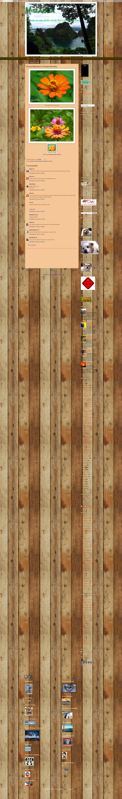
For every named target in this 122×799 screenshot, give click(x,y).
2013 (84, 381)
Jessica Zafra (84, 597)
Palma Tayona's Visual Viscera (88, 581)
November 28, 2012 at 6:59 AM (36, 241)
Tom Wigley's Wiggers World (88, 560)
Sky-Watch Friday (85, 552)
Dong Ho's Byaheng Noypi (87, 558)
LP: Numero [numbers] (90, 310)
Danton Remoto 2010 (86, 520)
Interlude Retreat (85, 617)
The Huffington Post (86, 528)
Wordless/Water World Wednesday (89, 437)
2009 (84, 484)
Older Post (74, 270)
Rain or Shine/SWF (88, 430)
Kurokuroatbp (84, 570)
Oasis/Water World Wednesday (88, 407)
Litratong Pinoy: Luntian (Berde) (91, 323)
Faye (30, 222)
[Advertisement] (51, 258)
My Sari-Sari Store (85, 578)
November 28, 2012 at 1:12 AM (36, 234)
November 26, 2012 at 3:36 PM (36, 211)
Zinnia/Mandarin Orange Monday (41, 66)
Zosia (30, 169)
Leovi (30, 176)
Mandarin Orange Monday (36, 161)
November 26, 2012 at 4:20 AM (36, 190)
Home (28, 58)
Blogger (75, 789)
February (86, 474)
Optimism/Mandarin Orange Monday (89, 411)
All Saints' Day (87, 453)
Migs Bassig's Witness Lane (88, 586)
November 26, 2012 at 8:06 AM (36, 199)
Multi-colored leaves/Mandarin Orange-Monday (88, 427)
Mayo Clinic (84, 638)
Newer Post (29, 270)
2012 (84, 383)
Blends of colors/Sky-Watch (89, 417)
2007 (84, 488)
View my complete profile (87, 94)
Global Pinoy (84, 612)
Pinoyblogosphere (85, 643)
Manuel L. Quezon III (86, 599)
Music (82, 507)
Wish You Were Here (86, 583)
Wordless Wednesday (86, 550)
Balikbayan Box (84, 625)
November (86, 387)
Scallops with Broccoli (87, 433)
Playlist (86, 507)
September (86, 458)
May (85, 467)
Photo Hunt (83, 515)
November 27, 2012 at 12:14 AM (37, 219)
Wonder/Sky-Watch (88, 402)
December (86, 385)
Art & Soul (83, 533)
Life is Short (84, 575)
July (85, 463)
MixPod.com (92, 507)
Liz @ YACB (32, 209)
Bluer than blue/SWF (87, 446)
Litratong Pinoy (84, 555)
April (85, 469)
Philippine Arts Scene (86, 615)
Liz (30, 202)
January (86, 476)
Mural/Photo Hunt (88, 414)
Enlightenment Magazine (87, 620)
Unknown (84, 92)
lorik (30, 193)
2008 (84, 486)
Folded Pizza (87, 419)
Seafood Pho (87, 393)
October (86, 456)
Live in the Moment (44, 58)
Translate (92, 107)
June (85, 465)
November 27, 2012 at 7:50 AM (36, 226)
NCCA (82, 630)
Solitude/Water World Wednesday (89, 422)
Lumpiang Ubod (87, 404)
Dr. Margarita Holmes (86, 602)
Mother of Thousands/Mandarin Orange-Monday (89, 442)
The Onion (83, 640)
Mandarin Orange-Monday (55, 154)
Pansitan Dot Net (85, 622)
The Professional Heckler (87, 518)
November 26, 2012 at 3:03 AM (36, 180)
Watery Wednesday (85, 541)
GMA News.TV (84, 633)
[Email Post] (44, 159)
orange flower (45, 161)
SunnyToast (32, 237)
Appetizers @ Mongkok (87, 450)
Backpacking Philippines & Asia (88, 531)
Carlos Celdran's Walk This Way (89, 607)
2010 (84, 481)
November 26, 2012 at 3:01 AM (36, 173)
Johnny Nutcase (33, 230)
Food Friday (84, 543)
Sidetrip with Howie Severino (88, 610)
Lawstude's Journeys (86, 565)
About (34, 58)
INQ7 (82, 635)
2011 (84, 479)
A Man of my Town (85, 568)
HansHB (31, 184)
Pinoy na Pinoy (84, 526)
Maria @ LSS (32, 214)
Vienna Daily (84, 573)
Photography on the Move (87, 563)
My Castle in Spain (85, 538)
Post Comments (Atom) (55, 274)
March (85, 472)
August (86, 460)
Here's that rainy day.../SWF (88, 390)
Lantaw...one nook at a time (87, 523)
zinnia (50, 161)
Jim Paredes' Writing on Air (87, 588)
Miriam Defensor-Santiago (87, 605)
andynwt (65, 789)
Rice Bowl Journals (85, 628)
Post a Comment (32, 245)
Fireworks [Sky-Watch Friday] (91, 337)
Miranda (40, 10)
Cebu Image (84, 536)
